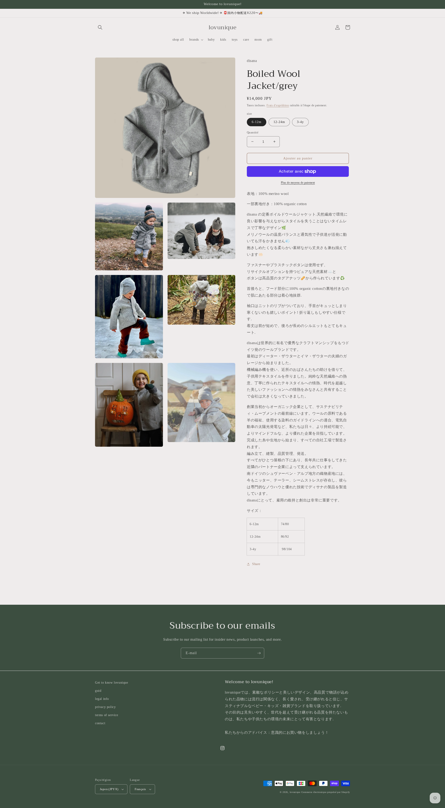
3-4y (300, 122)
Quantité (252, 132)
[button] (100, 27)
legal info (102, 699)
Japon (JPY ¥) (109, 789)
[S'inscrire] (259, 653)
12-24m (279, 122)
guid (98, 690)
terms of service (106, 715)
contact (100, 723)
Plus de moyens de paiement (298, 182)
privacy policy (105, 707)
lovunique (295, 792)
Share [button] (256, 564)
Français (140, 789)
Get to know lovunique (111, 682)
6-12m (256, 122)
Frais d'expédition (278, 105)
